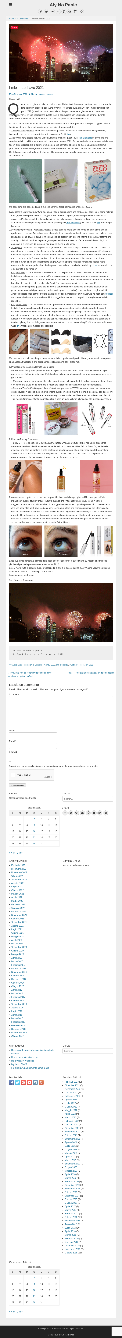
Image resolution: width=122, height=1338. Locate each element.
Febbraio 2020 (18, 965)
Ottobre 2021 (17, 918)
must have (74, 665)
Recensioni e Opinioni (32, 665)
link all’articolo (73, 222)
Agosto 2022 (17, 883)
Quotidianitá (23, 19)
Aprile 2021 (16, 940)
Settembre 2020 (19, 947)
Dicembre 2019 (18, 968)
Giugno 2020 (17, 950)
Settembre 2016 (19, 1004)
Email (12, 741)
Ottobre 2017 (17, 982)
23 (34, 837)
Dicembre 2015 (18, 1029)
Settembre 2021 (19, 922)
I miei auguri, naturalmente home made (30, 1068)
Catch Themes (67, 1335)
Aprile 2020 (16, 958)
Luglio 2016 (16, 1011)
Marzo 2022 (17, 901)
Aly (32, 94)
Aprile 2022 (16, 897)
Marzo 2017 (17, 993)
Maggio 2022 (17, 893)
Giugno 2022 (17, 890)
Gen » (20, 853)
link (68, 134)
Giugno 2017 (17, 986)
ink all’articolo (85, 137)
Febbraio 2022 (18, 904)
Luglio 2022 (16, 886)
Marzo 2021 (17, 943)
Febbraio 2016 (18, 1022)
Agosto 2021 (17, 925)
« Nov (12, 853)
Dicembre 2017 (18, 979)
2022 (53, 665)
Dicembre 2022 (18, 869)
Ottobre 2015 (17, 1036)
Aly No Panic (63, 4)
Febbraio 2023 (18, 865)
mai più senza (62, 665)
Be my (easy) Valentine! (23, 1060)
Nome (13, 730)
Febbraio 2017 (18, 997)
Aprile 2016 (16, 1014)
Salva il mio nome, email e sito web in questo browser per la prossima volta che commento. (53, 766)
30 (34, 843)
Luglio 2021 (16, 929)
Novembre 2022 (19, 872)
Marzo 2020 (17, 961)
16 (34, 831)
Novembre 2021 (19, 915)
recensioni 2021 (86, 665)
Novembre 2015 (19, 1032)
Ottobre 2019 (17, 975)
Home (12, 19)
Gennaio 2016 (18, 1025)
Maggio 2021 (17, 936)
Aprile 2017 (16, 990)
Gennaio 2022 (18, 908)
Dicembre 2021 (18, 911)
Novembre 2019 (19, 972)
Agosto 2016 (17, 1007)
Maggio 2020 (17, 954)
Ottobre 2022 (17, 876)
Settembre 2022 (19, 879)
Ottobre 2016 (17, 1000)
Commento (15, 694)
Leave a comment (45, 94)
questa (109, 293)
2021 (48, 665)
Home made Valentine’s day (25, 1057)
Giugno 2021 (17, 933)
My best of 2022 (19, 1064)
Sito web (13, 752)
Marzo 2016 (17, 1018)
